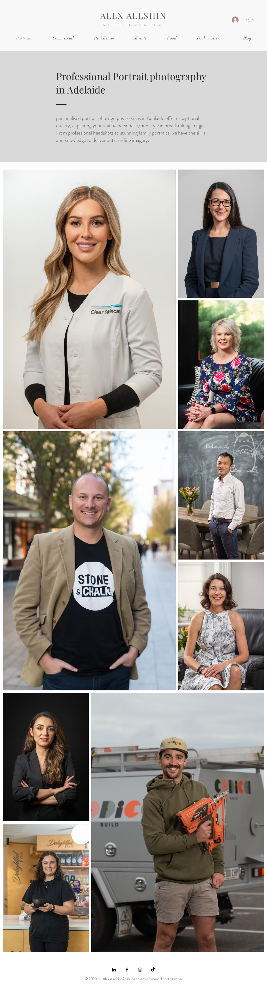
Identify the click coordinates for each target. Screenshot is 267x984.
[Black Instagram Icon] (140, 969)
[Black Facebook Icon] (127, 969)
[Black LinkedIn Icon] (114, 969)
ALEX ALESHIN (133, 15)
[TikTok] (153, 969)
